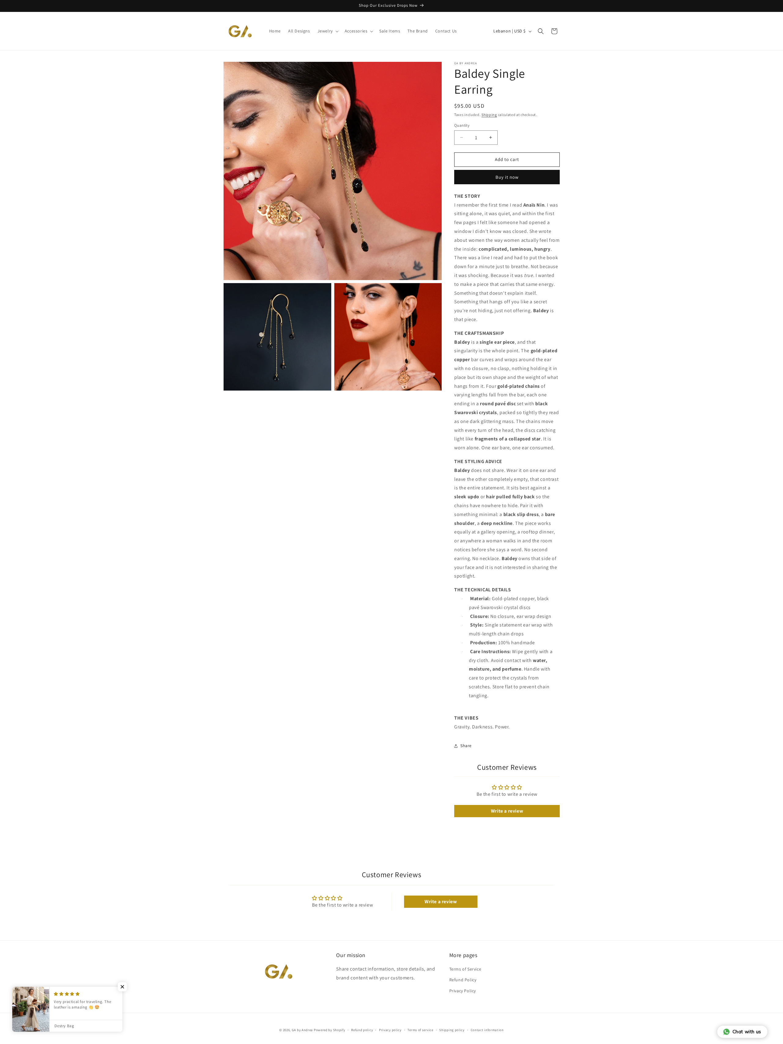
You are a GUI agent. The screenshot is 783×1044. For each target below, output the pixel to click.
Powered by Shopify (329, 1030)
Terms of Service (465, 969)
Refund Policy (463, 979)
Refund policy (362, 1030)
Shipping (489, 114)
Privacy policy (390, 1030)
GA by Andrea (302, 1030)
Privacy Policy (462, 990)
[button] (327, 30)
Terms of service (420, 1030)
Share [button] (466, 745)
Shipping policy (452, 1030)
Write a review (507, 811)
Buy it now (507, 177)
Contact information (487, 1030)
